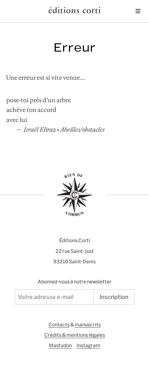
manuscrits (88, 324)
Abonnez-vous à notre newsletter (75, 281)
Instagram (88, 345)
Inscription (114, 297)
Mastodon (60, 345)
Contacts (59, 324)
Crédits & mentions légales (74, 335)
